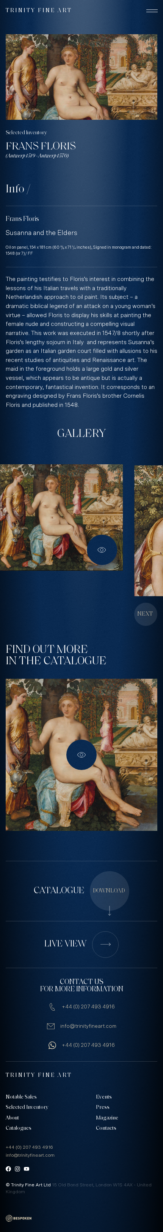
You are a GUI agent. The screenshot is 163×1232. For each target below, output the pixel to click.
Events (104, 1097)
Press (103, 1107)
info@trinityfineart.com (88, 1026)
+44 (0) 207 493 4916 (88, 1007)
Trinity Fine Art (39, 11)
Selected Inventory (26, 133)
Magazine (107, 1118)
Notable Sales (21, 1097)
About (12, 1118)
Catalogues (18, 1128)
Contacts (106, 1128)
